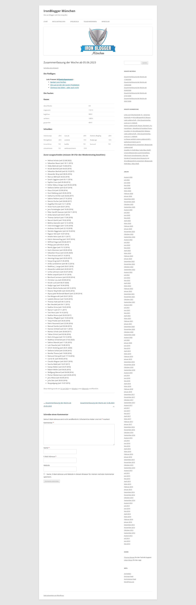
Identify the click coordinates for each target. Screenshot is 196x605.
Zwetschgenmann (65, 79)
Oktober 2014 (128, 498)
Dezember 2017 (129, 394)
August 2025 (128, 210)
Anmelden (127, 574)
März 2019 (127, 354)
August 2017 (128, 405)
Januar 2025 (128, 229)
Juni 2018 (127, 378)
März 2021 (127, 318)
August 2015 (128, 470)
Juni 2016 (127, 443)
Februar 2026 (128, 193)
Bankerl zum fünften (58, 82)
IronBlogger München (59, 11)
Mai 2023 (127, 248)
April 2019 (127, 351)
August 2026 (128, 177)
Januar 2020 (128, 343)
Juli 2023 (127, 242)
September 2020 (129, 335)
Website (47, 465)
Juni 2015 (127, 476)
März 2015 (127, 484)
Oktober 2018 (128, 367)
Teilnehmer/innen (90, 22)
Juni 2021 (127, 310)
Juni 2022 (127, 278)
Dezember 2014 (129, 492)
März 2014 (127, 517)
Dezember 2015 (129, 460)
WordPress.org (129, 582)
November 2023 (129, 231)
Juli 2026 (127, 180)
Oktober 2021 (128, 299)
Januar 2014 (128, 522)
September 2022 (129, 269)
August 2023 (128, 240)
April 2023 (127, 250)
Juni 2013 (127, 541)
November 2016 (129, 430)
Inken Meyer (128, 560)
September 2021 (129, 302)
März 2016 (127, 451)
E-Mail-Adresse (50, 456)
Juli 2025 (127, 212)
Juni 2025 (127, 215)
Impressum (105, 22)
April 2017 (127, 416)
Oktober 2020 (128, 332)
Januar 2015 (128, 489)
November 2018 (129, 365)
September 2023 (129, 237)
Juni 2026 (127, 183)
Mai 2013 (127, 544)
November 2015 (129, 462)
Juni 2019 (127, 346)
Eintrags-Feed (128, 576)
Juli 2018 (127, 375)
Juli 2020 (127, 340)
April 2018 (127, 384)
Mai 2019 (127, 348)
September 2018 (129, 370)
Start (46, 22)
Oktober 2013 (128, 530)
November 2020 (129, 329)
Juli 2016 (127, 441)
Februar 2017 (128, 422)
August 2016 (128, 438)
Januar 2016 (128, 457)
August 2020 (128, 337)
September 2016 (129, 435)
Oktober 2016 (128, 432)
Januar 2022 (128, 291)
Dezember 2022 (129, 261)
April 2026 (127, 188)
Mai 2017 (127, 413)
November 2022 (129, 264)
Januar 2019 (128, 359)
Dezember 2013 (129, 525)
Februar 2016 (128, 454)
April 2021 (127, 316)
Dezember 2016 (129, 427)
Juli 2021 (127, 308)
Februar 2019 (128, 356)
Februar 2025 (128, 226)
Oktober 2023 (128, 234)
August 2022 (128, 272)
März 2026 (127, 191)
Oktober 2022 (128, 267)
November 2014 (129, 495)
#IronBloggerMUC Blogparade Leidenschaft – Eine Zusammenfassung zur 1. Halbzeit (137, 133)
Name (46, 448)
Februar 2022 (128, 289)
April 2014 (127, 514)
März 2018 (127, 386)
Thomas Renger (129, 557)
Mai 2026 (127, 185)
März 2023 (127, 253)
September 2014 (129, 500)
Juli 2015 (127, 473)
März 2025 (127, 223)
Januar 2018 (128, 392)
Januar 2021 (128, 324)
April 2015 (127, 481)
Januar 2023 (128, 259)
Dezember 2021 (129, 294)
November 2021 (129, 297)
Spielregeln (74, 22)
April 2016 (127, 449)
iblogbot (75, 389)
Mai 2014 (127, 511)
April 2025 (127, 221)
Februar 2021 (128, 321)
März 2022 (127, 286)
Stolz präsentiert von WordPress (54, 595)
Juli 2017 (127, 408)
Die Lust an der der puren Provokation (64, 85)
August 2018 (128, 373)
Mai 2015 (127, 479)
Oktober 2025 (128, 204)
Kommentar (49, 423)
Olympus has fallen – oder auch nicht (64, 87)
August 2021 (128, 305)
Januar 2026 (128, 196)
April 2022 (127, 283)
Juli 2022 (127, 275)
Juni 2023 (127, 245)
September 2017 (129, 403)
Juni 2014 (127, 508)
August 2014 (128, 503)
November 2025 (129, 202)
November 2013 (129, 527)
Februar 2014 (128, 519)
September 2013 (129, 533)
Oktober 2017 (128, 400)
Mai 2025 (127, 218)
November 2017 (129, 397)
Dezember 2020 (129, 327)
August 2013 (128, 536)
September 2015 (129, 468)
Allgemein (85, 389)
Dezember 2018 (129, 362)
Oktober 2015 (128, 465)
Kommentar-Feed (130, 579)
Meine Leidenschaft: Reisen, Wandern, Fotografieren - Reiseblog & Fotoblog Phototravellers (138, 128)
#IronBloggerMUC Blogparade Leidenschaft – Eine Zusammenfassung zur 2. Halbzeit (137, 120)
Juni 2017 (127, 411)
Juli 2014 (127, 506)
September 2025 (129, 207)
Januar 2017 (128, 424)
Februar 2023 (128, 256)
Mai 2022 (127, 280)
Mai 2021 (127, 313)
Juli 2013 (127, 538)
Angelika (127, 150)
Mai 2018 (127, 381)
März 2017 (127, 419)
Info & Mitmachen (58, 22)
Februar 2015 (128, 487)
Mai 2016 (127, 446)
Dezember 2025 (129, 199)
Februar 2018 (128, 389)
